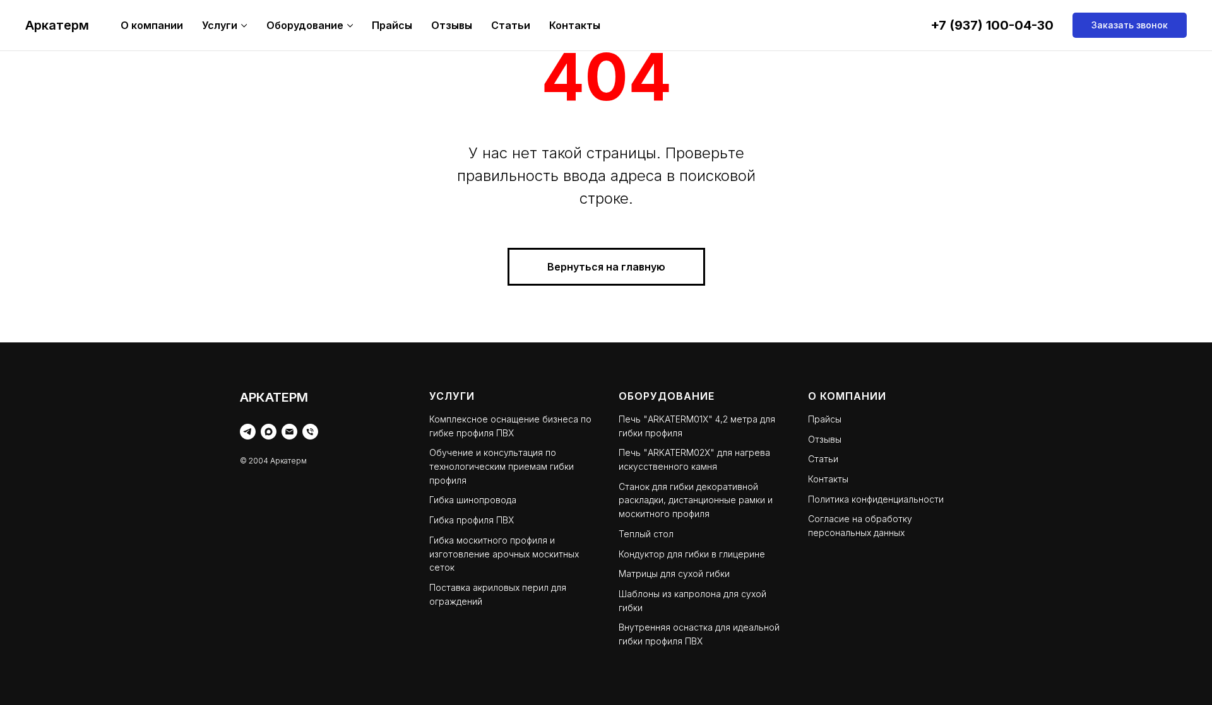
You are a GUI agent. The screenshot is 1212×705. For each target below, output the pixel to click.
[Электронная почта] (289, 432)
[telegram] (248, 432)
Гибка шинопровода (472, 499)
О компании (152, 25)
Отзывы (451, 25)
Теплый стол (646, 533)
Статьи (510, 25)
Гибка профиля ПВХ (471, 520)
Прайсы (392, 25)
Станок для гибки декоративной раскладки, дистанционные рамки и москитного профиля (696, 500)
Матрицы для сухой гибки (674, 573)
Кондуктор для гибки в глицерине (692, 554)
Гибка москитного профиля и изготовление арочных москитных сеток (504, 554)
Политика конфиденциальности (876, 499)
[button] (1129, 25)
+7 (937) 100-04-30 (992, 25)
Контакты (574, 25)
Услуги (219, 25)
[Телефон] (310, 432)
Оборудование (304, 25)
